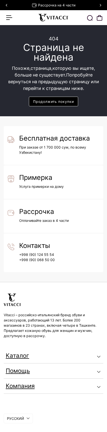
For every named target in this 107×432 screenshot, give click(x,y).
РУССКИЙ (15, 418)
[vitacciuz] (53, 18)
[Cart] (99, 18)
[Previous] (7, 5)
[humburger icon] (9, 17)
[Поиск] (90, 18)
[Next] (100, 5)
